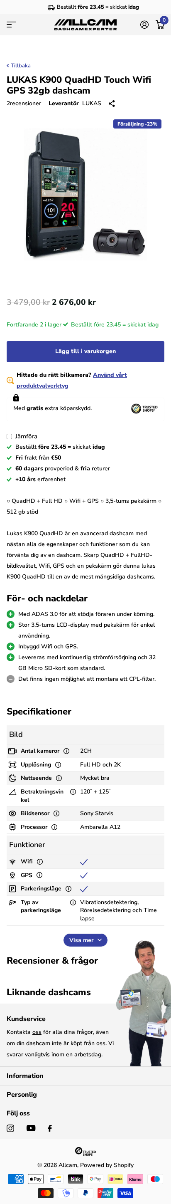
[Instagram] (10, 1128)
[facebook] (50, 1128)
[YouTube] (31, 1128)
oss (37, 1032)
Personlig (22, 1094)
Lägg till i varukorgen (85, 351)
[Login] (144, 25)
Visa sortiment (11, 25)
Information (25, 1075)
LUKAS (91, 103)
